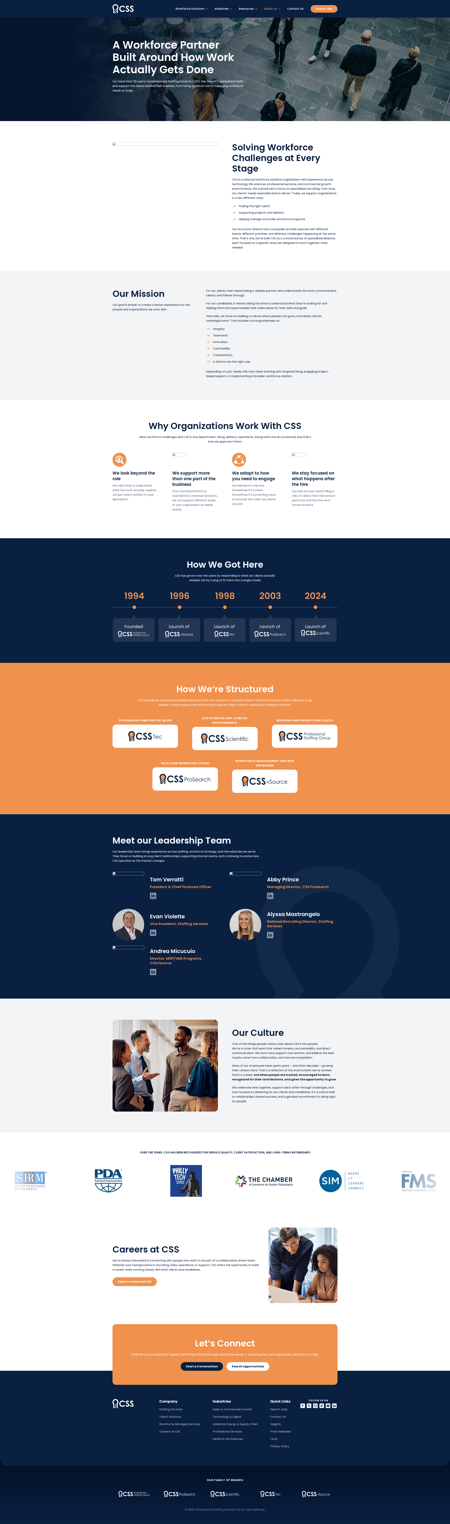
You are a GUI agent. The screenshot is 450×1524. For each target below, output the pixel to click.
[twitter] (309, 1405)
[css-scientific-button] (225, 728)
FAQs (273, 1439)
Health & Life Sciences (228, 1439)
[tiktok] (321, 1405)
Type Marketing (254, 1509)
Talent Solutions (170, 1417)
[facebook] (302, 1405)
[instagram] (315, 1405)
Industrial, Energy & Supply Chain (235, 1424)
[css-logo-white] (123, 6)
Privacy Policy (279, 1446)
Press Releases (280, 1432)
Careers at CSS (169, 1432)
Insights (275, 1424)
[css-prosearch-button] (185, 769)
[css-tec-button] (145, 726)
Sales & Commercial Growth (232, 1409)
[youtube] (328, 1405)
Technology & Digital (227, 1417)
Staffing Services (170, 1409)
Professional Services (227, 1432)
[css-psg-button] (305, 726)
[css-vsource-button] (265, 771)
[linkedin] (153, 896)
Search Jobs (278, 1409)
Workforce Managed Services (179, 1424)
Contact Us (278, 1417)
